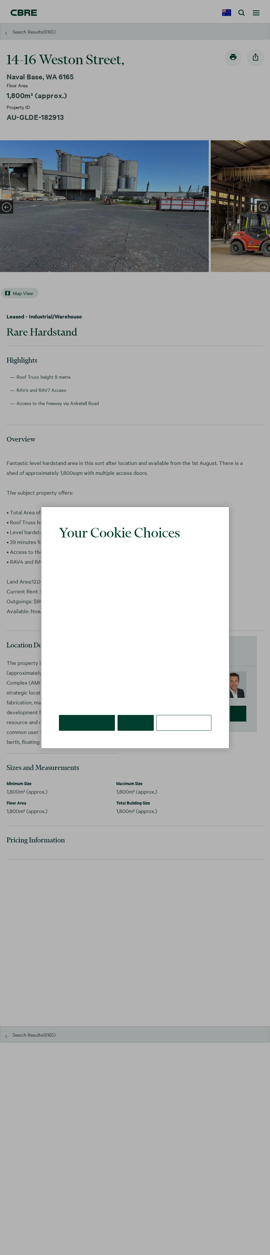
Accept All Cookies (87, 712)
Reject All (137, 712)
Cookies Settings (184, 712)
